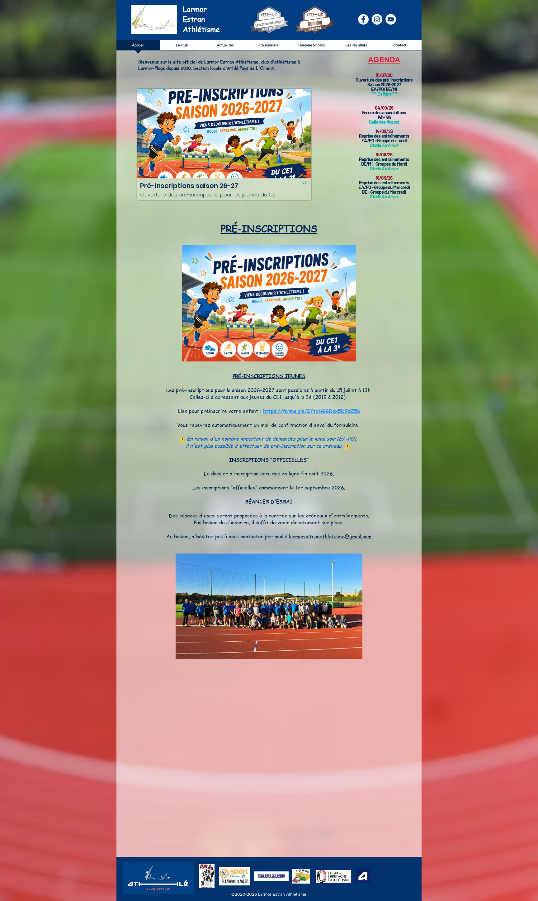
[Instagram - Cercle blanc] (377, 19)
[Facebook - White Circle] (363, 19)
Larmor (195, 9)
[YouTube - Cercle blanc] (390, 19)
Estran (194, 19)
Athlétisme (201, 29)
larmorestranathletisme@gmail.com (330, 536)
